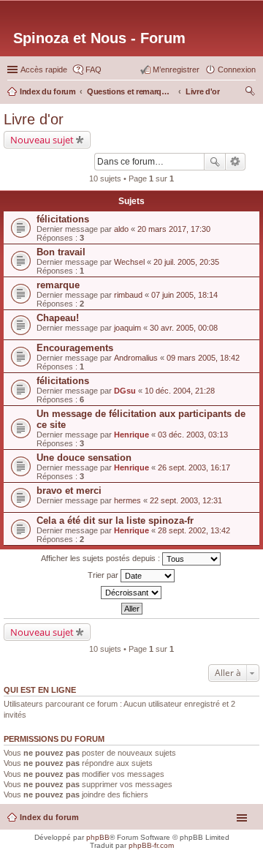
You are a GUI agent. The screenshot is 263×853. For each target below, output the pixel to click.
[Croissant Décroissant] (131, 592)
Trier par (104, 575)
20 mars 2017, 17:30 (173, 229)
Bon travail (61, 252)
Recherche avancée (235, 161)
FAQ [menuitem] (93, 69)
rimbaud (128, 294)
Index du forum (49, 817)
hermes (127, 500)
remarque (58, 284)
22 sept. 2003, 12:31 (186, 500)
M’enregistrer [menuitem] (176, 69)
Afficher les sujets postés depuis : (101, 558)
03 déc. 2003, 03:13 (193, 434)
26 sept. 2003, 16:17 (194, 467)
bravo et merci (69, 490)
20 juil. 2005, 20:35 (186, 262)
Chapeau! (58, 317)
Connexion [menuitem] (237, 69)
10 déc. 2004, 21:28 (180, 390)
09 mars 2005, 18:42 (203, 357)
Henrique (131, 434)
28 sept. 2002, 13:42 (194, 530)
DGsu (125, 390)
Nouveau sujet (42, 139)
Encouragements (75, 347)
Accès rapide (43, 69)
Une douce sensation (84, 457)
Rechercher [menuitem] (250, 93)
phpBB (98, 837)
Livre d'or (34, 119)
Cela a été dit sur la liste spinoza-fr (115, 520)
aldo (121, 229)
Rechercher (215, 161)
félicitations (63, 219)
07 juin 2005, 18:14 (184, 294)
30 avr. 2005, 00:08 (184, 327)
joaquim (127, 327)
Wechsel (129, 262)
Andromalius (136, 357)
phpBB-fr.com (151, 845)
